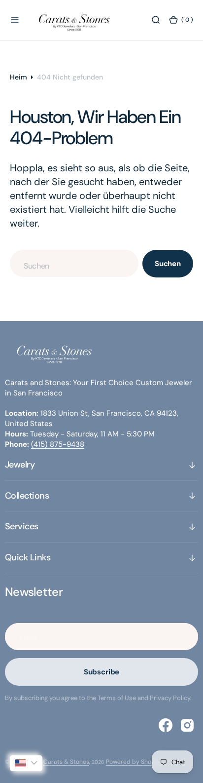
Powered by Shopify (134, 762)
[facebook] (165, 725)
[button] (15, 20)
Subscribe (102, 672)
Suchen (168, 264)
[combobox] (74, 263)
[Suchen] (156, 20)
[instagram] (187, 725)
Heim (18, 77)
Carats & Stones (66, 762)
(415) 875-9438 (57, 444)
